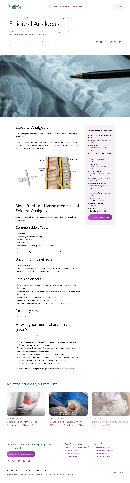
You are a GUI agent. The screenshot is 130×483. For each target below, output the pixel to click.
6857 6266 (101, 208)
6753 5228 (102, 198)
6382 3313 (93, 206)
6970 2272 (93, 186)
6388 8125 (101, 201)
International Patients (72, 453)
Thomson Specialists (101, 453)
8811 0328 (106, 193)
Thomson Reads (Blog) (102, 456)
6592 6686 (94, 159)
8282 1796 (105, 174)
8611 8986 (106, 159)
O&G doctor (69, 369)
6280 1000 (94, 148)
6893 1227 (93, 174)
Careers (96, 444)
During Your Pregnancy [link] (51, 18)
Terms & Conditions (13, 471)
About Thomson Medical (73, 444)
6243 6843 (94, 193)
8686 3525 (106, 166)
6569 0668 (94, 166)
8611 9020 (105, 186)
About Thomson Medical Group (76, 447)
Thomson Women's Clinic (102, 447)
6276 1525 (102, 211)
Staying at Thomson (72, 450)
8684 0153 (106, 148)
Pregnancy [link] (35, 18)
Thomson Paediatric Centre (103, 450)
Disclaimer (40, 471)
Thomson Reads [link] (22, 18)
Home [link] (11, 18)
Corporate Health (71, 456)
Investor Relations (50, 471)
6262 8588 (99, 179)
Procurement (62, 471)
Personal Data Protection (28, 471)
